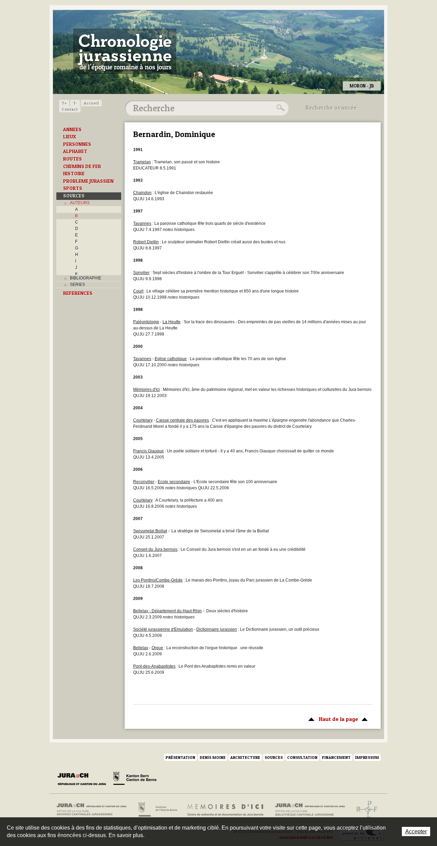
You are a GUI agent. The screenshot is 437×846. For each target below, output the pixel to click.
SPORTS (72, 188)
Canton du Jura (83, 779)
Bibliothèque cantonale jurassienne (310, 809)
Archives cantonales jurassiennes (94, 809)
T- (75, 103)
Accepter (416, 831)
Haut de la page (331, 718)
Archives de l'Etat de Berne (157, 809)
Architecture (245, 757)
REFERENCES (78, 293)
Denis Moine (213, 757)
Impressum (367, 757)
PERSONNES (77, 144)
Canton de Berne (135, 779)
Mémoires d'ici (226, 809)
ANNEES (72, 129)
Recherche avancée (331, 107)
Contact (70, 109)
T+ (64, 103)
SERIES (77, 284)
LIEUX (69, 137)
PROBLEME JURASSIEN (88, 181)
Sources (274, 757)
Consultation (302, 757)
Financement (336, 757)
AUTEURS (80, 203)
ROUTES (72, 159)
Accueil (91, 103)
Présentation (180, 757)
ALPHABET (75, 151)
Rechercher (279, 108)
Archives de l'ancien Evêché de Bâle (364, 809)
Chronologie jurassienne (124, 51)
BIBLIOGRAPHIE (85, 278)
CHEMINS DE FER (82, 166)
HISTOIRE (74, 173)
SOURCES (74, 196)
